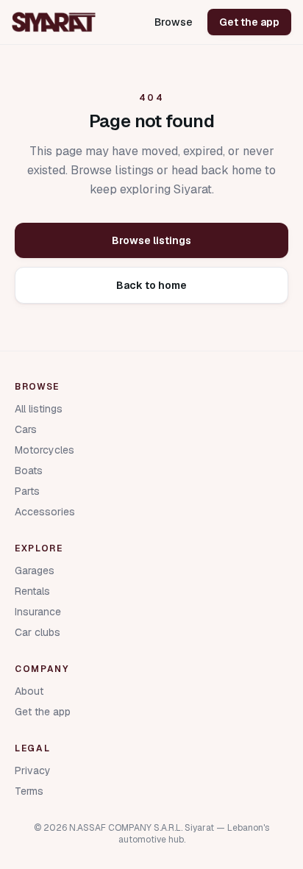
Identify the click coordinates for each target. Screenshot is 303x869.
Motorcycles (44, 450)
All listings (39, 408)
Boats (29, 470)
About (29, 691)
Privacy (33, 770)
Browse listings (151, 240)
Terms (29, 791)
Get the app (249, 22)
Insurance (38, 611)
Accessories (45, 511)
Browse (173, 22)
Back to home (151, 285)
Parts (27, 491)
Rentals (32, 591)
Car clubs (37, 632)
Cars (26, 429)
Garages (34, 570)
